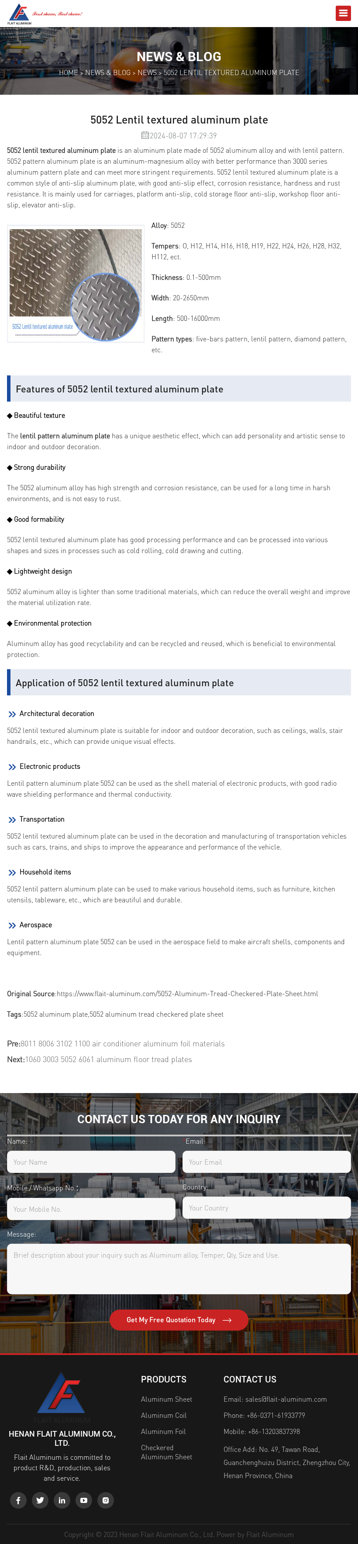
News (147, 72)
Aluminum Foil (163, 1431)
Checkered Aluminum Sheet (166, 1452)
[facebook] (18, 1500)
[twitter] (40, 1500)
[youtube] (84, 1500)
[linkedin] (62, 1500)
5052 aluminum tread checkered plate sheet (157, 1013)
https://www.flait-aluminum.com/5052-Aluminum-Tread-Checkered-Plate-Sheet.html (187, 993)
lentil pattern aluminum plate (65, 435)
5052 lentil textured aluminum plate (61, 150)
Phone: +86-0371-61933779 (264, 1415)
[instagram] (105, 1500)
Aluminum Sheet (166, 1398)
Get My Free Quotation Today (172, 1319)
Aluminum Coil (164, 1415)
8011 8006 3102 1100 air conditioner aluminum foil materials (123, 1043)
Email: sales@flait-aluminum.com (275, 1398)
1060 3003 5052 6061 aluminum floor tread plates (108, 1059)
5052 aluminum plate (56, 1013)
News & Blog (108, 72)
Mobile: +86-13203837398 (262, 1431)
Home (68, 72)
